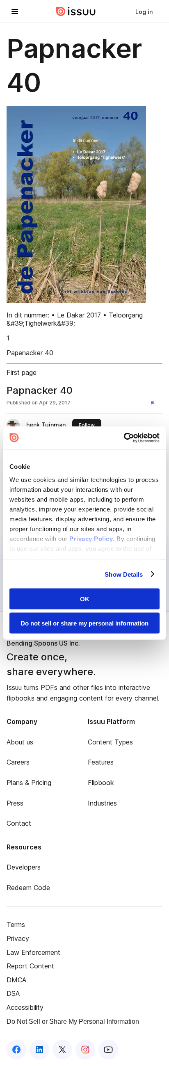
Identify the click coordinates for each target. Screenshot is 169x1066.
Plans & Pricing (29, 782)
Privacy (18, 938)
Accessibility (25, 1007)
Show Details (124, 574)
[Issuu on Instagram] (85, 1049)
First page (22, 372)
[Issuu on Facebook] (16, 1049)
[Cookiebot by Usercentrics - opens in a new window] (124, 437)
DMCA (16, 980)
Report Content (30, 966)
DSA (13, 993)
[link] (144, 11)
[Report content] (154, 404)
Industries (102, 803)
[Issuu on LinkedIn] (39, 1049)
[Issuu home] (76, 11)
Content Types (110, 742)
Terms (16, 924)
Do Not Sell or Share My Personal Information (73, 1021)
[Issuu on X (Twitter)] (62, 1049)
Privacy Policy (91, 538)
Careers (18, 762)
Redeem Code (28, 887)
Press (15, 803)
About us (20, 742)
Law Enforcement (33, 952)
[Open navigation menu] (15, 11)
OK (84, 599)
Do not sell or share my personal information (84, 622)
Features (101, 762)
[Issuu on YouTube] (108, 1049)
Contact (19, 823)
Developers (24, 867)
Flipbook (101, 782)
